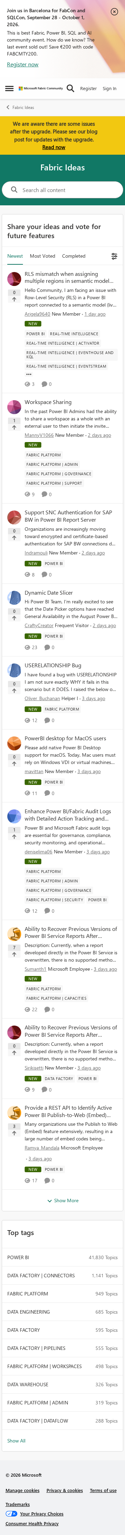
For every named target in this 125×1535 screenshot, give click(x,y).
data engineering (28, 1311)
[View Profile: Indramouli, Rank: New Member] (14, 517)
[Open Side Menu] (9, 88)
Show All (16, 1440)
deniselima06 (38, 851)
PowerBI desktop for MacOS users (65, 738)
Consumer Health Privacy (32, 1523)
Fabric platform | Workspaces (44, 1366)
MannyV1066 (39, 435)
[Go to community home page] (41, 88)
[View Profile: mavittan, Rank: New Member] (14, 743)
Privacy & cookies (65, 1490)
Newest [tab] (15, 255)
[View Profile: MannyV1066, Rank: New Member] (14, 407)
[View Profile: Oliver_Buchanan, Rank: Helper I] (14, 670)
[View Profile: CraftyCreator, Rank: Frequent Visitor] (14, 598)
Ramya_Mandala (42, 1147)
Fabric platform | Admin (37, 1402)
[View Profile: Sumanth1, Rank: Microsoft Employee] (14, 934)
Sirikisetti (34, 1067)
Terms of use (103, 1490)
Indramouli (36, 552)
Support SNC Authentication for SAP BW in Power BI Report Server (68, 516)
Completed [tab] (73, 255)
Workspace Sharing (48, 401)
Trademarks (18, 1504)
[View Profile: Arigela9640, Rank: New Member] (14, 279)
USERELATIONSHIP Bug (53, 665)
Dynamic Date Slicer (49, 592)
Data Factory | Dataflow (37, 1420)
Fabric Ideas (23, 107)
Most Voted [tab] (42, 255)
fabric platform (27, 1293)
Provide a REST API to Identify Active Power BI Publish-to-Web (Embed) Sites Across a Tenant (68, 1111)
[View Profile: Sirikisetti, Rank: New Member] (14, 1033)
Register (88, 88)
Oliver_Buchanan (42, 698)
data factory (23, 1330)
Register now (23, 64)
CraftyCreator (39, 625)
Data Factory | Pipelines (36, 1348)
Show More (66, 1200)
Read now (53, 147)
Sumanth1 (36, 968)
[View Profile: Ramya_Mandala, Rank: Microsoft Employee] (14, 1113)
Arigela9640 (37, 313)
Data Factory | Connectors (41, 1275)
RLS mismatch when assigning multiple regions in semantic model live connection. (67, 277)
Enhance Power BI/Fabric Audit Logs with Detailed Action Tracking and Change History (68, 815)
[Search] (70, 88)
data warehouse (27, 1384)
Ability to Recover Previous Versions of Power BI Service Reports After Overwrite (71, 932)
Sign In (109, 88)
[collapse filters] (113, 255)
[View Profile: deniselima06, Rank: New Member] (14, 816)
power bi (18, 1257)
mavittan (34, 771)
